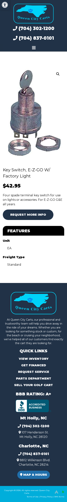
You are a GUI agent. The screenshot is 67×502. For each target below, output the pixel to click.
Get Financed (33, 365)
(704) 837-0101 (35, 38)
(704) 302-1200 (35, 28)
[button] (5, 5)
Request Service (33, 372)
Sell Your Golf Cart (33, 385)
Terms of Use (32, 496)
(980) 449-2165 (13, 495)
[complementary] (56, 491)
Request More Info (28, 214)
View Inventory (33, 359)
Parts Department (33, 378)
